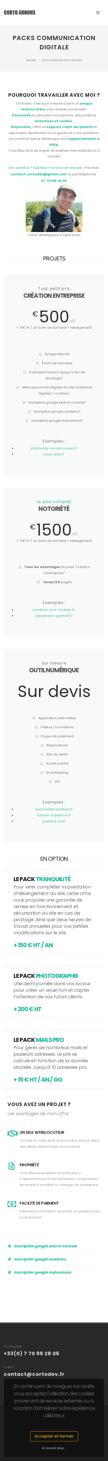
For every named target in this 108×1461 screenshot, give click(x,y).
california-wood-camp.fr (54, 448)
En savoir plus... (54, 1448)
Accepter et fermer (54, 1436)
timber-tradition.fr (54, 815)
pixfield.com (54, 821)
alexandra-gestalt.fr (54, 615)
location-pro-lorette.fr (54, 609)
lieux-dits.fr (54, 454)
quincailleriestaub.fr (54, 809)
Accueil (31, 60)
